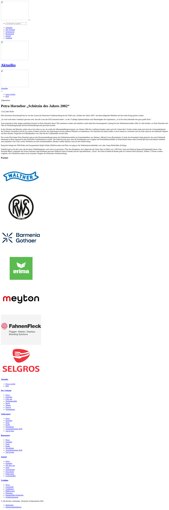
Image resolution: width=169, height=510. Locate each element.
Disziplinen (10, 427)
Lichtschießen (11, 476)
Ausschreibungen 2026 (14, 429)
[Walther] (21, 191)
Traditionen (10, 489)
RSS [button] (7, 96)
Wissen (8, 405)
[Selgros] (21, 375)
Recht (8, 403)
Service (8, 407)
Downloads (10, 472)
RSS (7, 386)
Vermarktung (10, 409)
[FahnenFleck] (21, 344)
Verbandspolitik (11, 401)
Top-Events (10, 431)
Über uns (9, 399)
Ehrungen (9, 493)
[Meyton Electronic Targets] (21, 313)
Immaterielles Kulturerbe (14, 495)
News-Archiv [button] (10, 94)
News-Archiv (10, 384)
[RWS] (21, 221)
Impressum (9, 505)
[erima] (21, 283)
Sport (7, 423)
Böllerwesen (10, 491)
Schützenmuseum (12, 497)
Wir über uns (10, 465)
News (8, 395)
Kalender (9, 397)
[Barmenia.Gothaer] (21, 252)
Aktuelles (8, 65)
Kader (8, 425)
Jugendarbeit (10, 470)
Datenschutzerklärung (13, 507)
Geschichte (10, 487)
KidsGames (10, 474)
